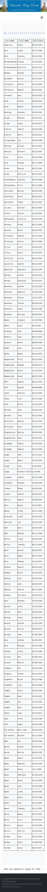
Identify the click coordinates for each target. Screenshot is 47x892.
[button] (42, 17)
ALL (5, 33)
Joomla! (5, 884)
